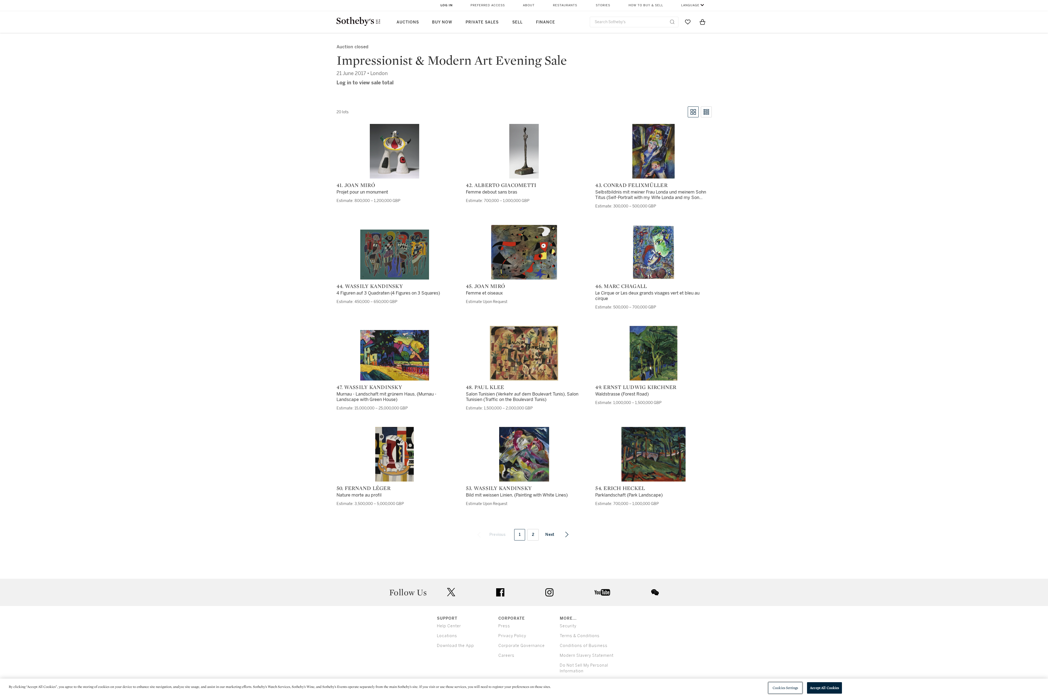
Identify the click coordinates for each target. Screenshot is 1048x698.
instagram (549, 592)
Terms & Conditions (580, 636)
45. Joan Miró (485, 286)
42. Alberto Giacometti (501, 185)
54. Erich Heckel (620, 488)
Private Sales (482, 22)
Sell (517, 22)
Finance (545, 22)
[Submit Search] (672, 22)
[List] (706, 111)
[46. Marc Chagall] (653, 252)
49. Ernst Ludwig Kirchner (635, 387)
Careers (506, 655)
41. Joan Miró (356, 185)
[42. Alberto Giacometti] (524, 151)
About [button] (529, 5)
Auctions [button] (408, 22)
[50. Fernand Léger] (394, 454)
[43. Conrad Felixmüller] (653, 151)
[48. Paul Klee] (524, 353)
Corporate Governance (521, 645)
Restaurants (565, 5)
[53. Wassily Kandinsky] (524, 454)
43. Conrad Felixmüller (631, 185)
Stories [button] (603, 5)
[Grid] (693, 111)
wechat (655, 592)
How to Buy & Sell (646, 5)
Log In (446, 5)
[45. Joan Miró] (524, 252)
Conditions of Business (584, 645)
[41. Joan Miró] (394, 151)
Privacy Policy (512, 636)
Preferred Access (488, 5)
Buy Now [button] (442, 22)
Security (568, 626)
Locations (447, 636)
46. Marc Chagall (621, 286)
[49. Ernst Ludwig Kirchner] (653, 353)
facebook (500, 592)
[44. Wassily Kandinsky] (394, 255)
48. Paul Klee (485, 387)
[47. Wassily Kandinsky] (394, 355)
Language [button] (690, 5)
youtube (602, 592)
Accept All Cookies (824, 687)
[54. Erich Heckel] (653, 454)
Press (504, 626)
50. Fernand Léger (364, 488)
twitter (451, 592)
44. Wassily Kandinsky (370, 286)
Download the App (455, 645)
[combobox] (634, 22)
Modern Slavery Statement (587, 655)
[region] (524, 688)
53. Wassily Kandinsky (499, 488)
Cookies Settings (785, 687)
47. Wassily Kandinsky (369, 387)
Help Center (449, 626)
